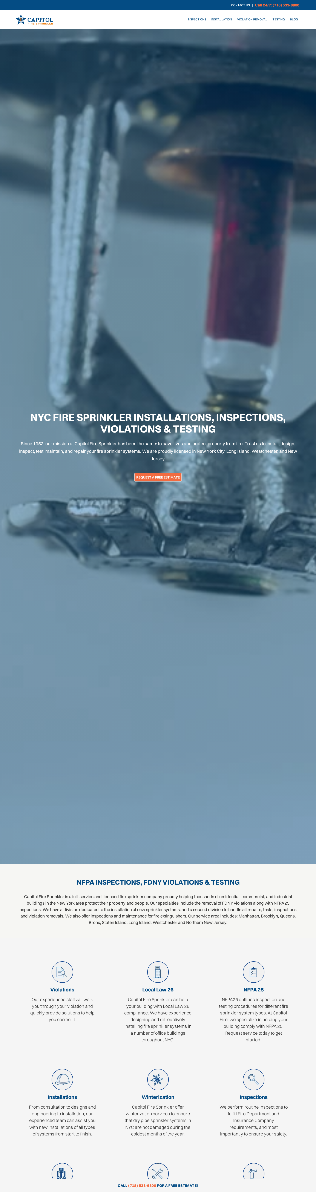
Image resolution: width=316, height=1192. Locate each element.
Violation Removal (252, 19)
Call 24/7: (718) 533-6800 (277, 5)
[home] (34, 19)
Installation (221, 19)
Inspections (196, 19)
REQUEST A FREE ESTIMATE (158, 477)
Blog (294, 19)
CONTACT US (240, 5)
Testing (279, 19)
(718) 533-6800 (142, 1185)
